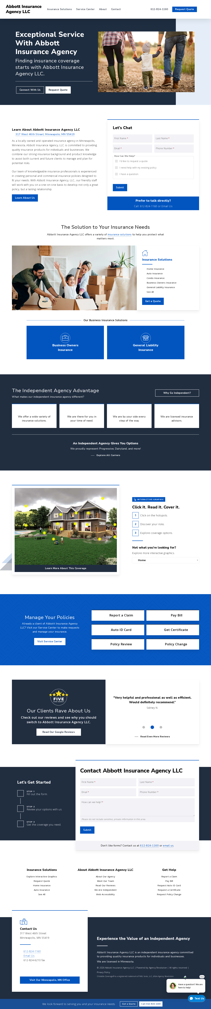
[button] (30, 90)
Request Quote (42, 880)
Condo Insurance (155, 278)
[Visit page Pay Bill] (172, 615)
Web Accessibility (105, 894)
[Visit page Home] (23, 9)
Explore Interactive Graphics (42, 876)
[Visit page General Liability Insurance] (145, 342)
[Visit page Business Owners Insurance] (65, 342)
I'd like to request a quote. (133, 161)
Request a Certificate (169, 889)
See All (150, 291)
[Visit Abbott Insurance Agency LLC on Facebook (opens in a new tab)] (22, 968)
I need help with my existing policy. (138, 167)
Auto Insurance (155, 273)
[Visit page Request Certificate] (172, 630)
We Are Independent (105, 889)
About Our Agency (105, 876)
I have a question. (129, 174)
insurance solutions (120, 234)
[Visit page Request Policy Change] (172, 644)
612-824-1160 (148, 206)
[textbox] (166, 560)
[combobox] (165, 560)
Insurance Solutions (157, 259)
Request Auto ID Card (169, 885)
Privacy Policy (103, 972)
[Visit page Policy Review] (118, 644)
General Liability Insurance (161, 287)
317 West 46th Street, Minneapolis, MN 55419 (45, 134)
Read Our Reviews (106, 885)
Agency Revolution (158, 967)
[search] (203, 9)
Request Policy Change (169, 894)
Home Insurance (155, 268)
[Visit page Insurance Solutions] (74, 278)
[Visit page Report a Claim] (118, 615)
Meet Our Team (105, 880)
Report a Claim (169, 876)
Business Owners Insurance (161, 282)
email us (168, 845)
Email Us (166, 206)
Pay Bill (169, 880)
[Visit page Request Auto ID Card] (118, 630)
